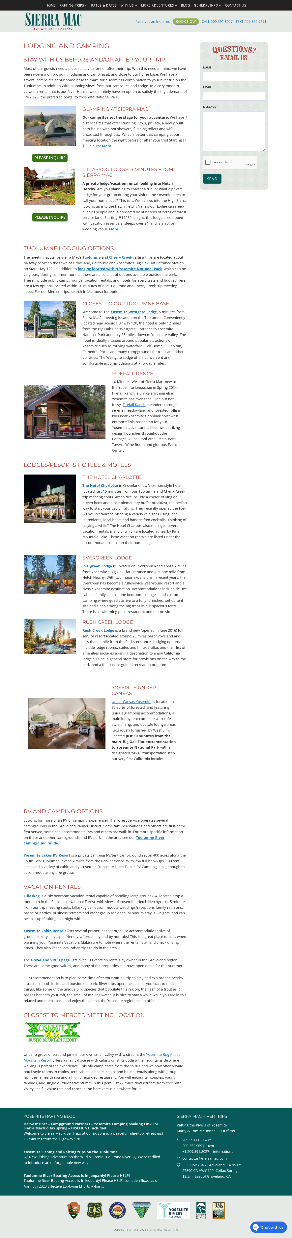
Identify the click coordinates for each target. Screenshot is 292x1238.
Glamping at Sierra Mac (115, 109)
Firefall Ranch (133, 373)
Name (207, 67)
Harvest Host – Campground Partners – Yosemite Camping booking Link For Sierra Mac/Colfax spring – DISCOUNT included (91, 1126)
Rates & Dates (104, 5)
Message (209, 107)
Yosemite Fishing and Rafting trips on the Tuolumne (71, 1151)
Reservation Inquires (152, 21)
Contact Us (235, 5)
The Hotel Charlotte (100, 485)
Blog (185, 5)
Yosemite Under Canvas (134, 690)
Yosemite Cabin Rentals (45, 930)
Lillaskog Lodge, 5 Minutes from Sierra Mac (127, 172)
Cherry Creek (120, 257)
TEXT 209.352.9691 (251, 21)
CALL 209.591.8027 (217, 21)
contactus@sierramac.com (204, 1158)
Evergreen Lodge (97, 566)
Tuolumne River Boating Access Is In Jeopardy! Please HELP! (77, 1175)
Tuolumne (92, 257)
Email (207, 87)
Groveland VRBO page (50, 960)
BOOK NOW (186, 21)
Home (51, 5)
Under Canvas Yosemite (131, 701)
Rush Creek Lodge (98, 630)
